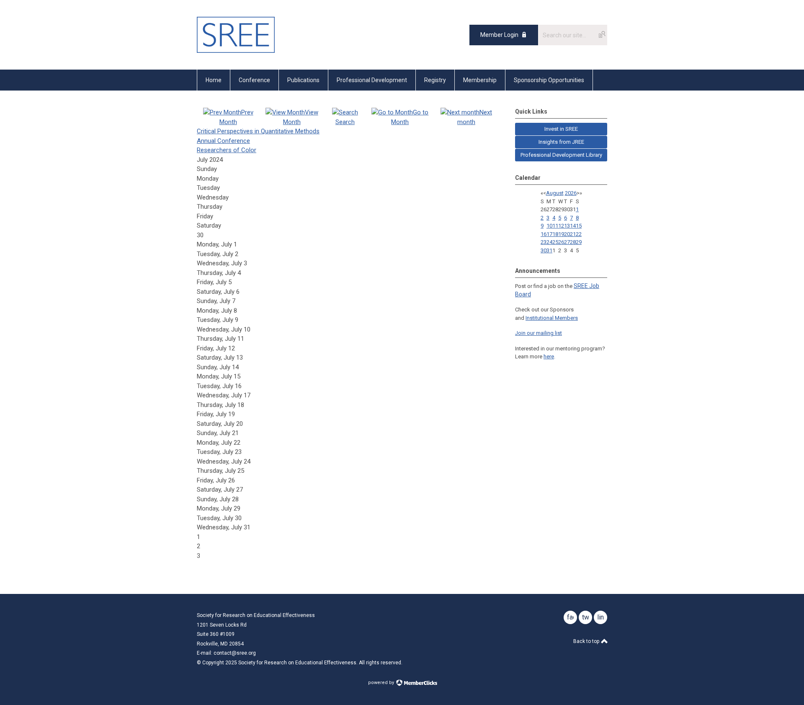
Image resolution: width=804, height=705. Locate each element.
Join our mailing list (538, 333)
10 (549, 226)
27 (567, 242)
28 (573, 242)
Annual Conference (223, 141)
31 (549, 250)
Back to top (586, 641)
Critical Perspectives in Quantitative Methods (258, 131)
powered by (381, 682)
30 (543, 250)
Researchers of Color (226, 150)
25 (555, 242)
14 (573, 226)
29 (579, 242)
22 (579, 234)
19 (561, 234)
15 (579, 226)
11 (555, 226)
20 (567, 234)
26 (561, 242)
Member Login (499, 34)
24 (549, 242)
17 (549, 234)
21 (573, 234)
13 (567, 226)
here (549, 356)
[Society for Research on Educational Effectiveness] (236, 50)
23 (543, 242)
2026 (571, 193)
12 (561, 226)
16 (543, 234)
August (555, 193)
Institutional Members (552, 318)
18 (555, 234)
